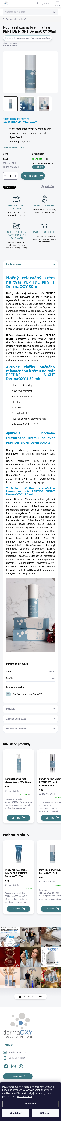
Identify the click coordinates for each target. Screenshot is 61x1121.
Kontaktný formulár (18, 1076)
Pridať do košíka (30, 176)
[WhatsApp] (20, 1065)
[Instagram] (13, 1065)
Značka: (10, 45)
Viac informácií (24, 1096)
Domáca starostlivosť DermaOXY (28, 694)
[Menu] (57, 3)
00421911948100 (17, 1058)
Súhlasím (45, 1113)
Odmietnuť (15, 1113)
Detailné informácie (12, 148)
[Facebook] (5, 1065)
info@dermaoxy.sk (17, 1052)
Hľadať (54, 12)
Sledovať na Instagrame (33, 996)
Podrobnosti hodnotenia (40, 38)
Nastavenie (31, 1103)
